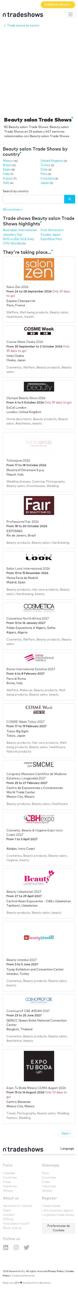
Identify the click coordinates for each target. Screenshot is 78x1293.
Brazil (7, 165)
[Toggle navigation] (70, 14)
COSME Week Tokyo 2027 (25, 722)
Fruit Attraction (52, 230)
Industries (10, 1186)
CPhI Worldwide (14, 243)
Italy (6, 183)
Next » (66, 1133)
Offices (8, 1219)
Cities (7, 1182)
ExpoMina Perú (51, 239)
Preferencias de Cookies (58, 1228)
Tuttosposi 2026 (18, 460)
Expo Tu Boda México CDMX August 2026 (36, 1088)
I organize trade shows (58, 1215)
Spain (7, 169)
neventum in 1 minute (17, 1206)
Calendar (9, 1173)
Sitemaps (50, 1165)
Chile (44, 169)
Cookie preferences (23, 1276)
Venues (8, 1190)
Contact (9, 1215)
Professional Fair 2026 (22, 521)
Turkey (45, 165)
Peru (44, 174)
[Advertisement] (39, 71)
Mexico (8, 160)
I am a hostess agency (57, 1210)
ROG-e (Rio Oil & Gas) (18, 239)
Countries (10, 1177)
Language (67, 1148)
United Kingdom (52, 160)
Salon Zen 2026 (17, 287)
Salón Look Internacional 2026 (28, 568)
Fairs (7, 1165)
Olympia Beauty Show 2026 (25, 398)
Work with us (12, 1228)
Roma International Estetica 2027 (30, 669)
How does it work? (16, 1223)
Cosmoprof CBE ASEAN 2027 (28, 1011)
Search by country (16, 191)
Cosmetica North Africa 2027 (27, 618)
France (8, 178)
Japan (45, 183)
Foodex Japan (50, 234)
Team (7, 1210)
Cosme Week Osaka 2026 (24, 342)
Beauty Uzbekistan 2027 (23, 891)
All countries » (13, 209)
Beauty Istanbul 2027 (21, 960)
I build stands (51, 1206)
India (6, 174)
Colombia (47, 178)
